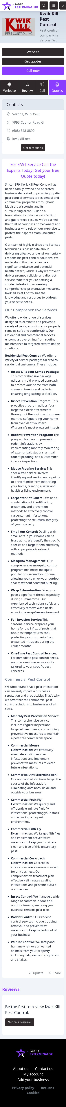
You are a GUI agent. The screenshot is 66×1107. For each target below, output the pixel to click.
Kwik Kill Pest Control (49, 19)
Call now (33, 70)
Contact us (44, 1068)
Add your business (33, 1079)
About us (20, 1068)
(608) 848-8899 (23, 130)
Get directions (33, 148)
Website (33, 52)
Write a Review (19, 1022)
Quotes (57, 90)
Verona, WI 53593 (25, 114)
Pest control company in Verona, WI (49, 35)
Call (42, 90)
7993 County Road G (28, 122)
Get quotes (33, 61)
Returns (47, 1088)
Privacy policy (23, 1088)
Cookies (33, 1092)
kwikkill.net (21, 139)
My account (33, 1074)
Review (27, 90)
